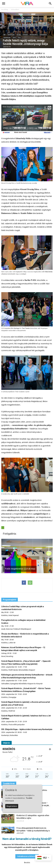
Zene (14, 37)
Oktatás (25, 35)
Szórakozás (7, 37)
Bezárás (27, 862)
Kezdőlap (4, 9)
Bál (4, 35)
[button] (50, 3)
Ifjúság (19, 35)
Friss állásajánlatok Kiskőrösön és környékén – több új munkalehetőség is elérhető (33, 830)
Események (11, 35)
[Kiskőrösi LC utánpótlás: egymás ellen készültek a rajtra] (7, 818)
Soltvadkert (43, 35)
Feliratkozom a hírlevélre (27, 856)
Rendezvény (33, 35)
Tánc (19, 37)
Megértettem (11, 806)
